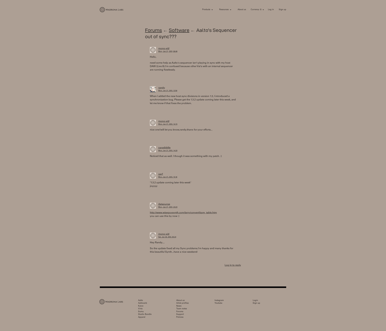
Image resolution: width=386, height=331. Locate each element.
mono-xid (163, 48)
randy (161, 88)
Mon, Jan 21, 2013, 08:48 (167, 51)
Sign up (282, 10)
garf (160, 174)
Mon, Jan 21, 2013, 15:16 (167, 177)
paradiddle (164, 148)
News (178, 306)
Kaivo (140, 306)
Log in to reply (233, 265)
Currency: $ (256, 10)
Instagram (219, 301)
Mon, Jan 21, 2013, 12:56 (167, 91)
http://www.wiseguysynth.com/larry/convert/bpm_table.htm (183, 213)
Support (180, 314)
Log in (271, 10)
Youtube (218, 303)
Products (206, 10)
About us (242, 10)
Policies (179, 317)
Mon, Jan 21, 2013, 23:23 (167, 207)
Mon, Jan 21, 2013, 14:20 (167, 151)
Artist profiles (182, 303)
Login (255, 301)
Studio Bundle (145, 314)
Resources (224, 10)
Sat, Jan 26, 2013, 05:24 (167, 237)
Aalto (140, 301)
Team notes (181, 309)
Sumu (141, 312)
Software (179, 30)
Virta (140, 309)
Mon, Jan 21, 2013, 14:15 (167, 124)
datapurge (164, 204)
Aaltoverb (142, 303)
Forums (153, 30)
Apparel (141, 317)
